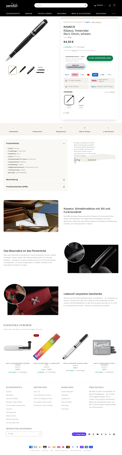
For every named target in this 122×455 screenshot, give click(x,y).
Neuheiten (64, 395)
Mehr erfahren (96, 22)
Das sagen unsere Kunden (43, 402)
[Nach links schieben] (6, 70)
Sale (114, 14)
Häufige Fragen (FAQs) (14, 402)
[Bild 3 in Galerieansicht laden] (31, 70)
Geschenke (101, 14)
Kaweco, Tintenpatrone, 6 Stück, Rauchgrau (104, 364)
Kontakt (9, 392)
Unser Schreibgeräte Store (43, 398)
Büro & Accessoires (81, 14)
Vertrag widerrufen (12, 423)
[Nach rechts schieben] (47, 70)
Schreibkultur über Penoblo (43, 405)
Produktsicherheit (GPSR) (17, 187)
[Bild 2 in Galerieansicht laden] (22, 70)
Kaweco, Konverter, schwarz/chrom (75, 363)
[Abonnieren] (39, 434)
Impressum (45, 450)
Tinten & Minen (45, 14)
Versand (74, 50)
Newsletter (9, 395)
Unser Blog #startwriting (42, 395)
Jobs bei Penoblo (12, 398)
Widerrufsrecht (11, 416)
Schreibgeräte (13, 14)
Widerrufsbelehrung (75, 450)
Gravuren (61, 14)
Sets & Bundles (66, 402)
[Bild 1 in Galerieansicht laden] (12, 70)
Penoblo (37, 450)
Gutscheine (65, 409)
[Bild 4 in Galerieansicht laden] (40, 70)
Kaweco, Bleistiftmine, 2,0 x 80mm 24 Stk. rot (46, 364)
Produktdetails (12, 143)
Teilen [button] (67, 113)
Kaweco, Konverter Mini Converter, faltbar (18, 364)
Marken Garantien (12, 419)
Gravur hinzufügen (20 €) (75, 66)
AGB (51, 450)
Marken (28, 14)
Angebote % (65, 398)
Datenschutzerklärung (61, 450)
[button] (114, 5)
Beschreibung (12, 180)
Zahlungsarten (11, 412)
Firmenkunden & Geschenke (15, 405)
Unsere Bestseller (67, 392)
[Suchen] (85, 5)
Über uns (37, 392)
